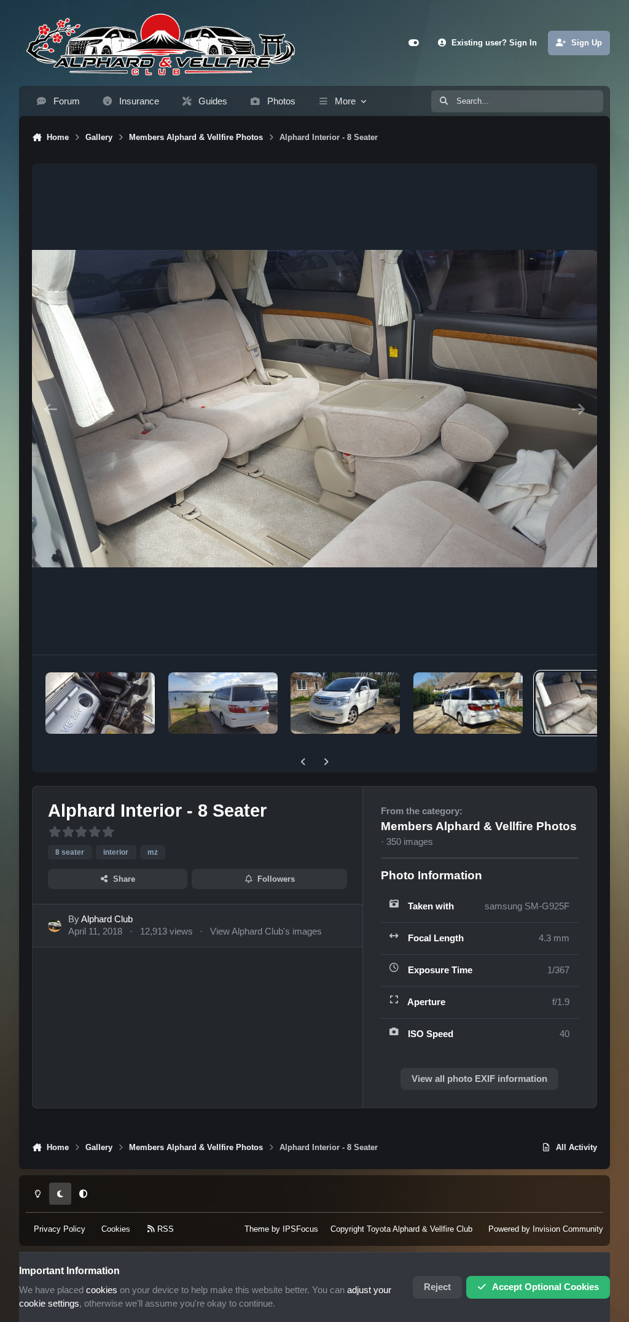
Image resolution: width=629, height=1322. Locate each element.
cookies (101, 1290)
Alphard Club (107, 919)
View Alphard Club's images (266, 931)
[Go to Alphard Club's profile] (54, 926)
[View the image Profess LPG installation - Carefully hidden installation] (100, 703)
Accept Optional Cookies (545, 1287)
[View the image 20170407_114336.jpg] (468, 703)
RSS (164, 1229)
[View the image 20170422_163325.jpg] (223, 703)
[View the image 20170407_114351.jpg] (345, 703)
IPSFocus (300, 1229)
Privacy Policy (59, 1229)
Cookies (115, 1229)
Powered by (545, 1229)
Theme (256, 1229)
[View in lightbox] (314, 409)
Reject (437, 1287)
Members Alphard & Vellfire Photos (479, 826)
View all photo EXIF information (479, 1079)
